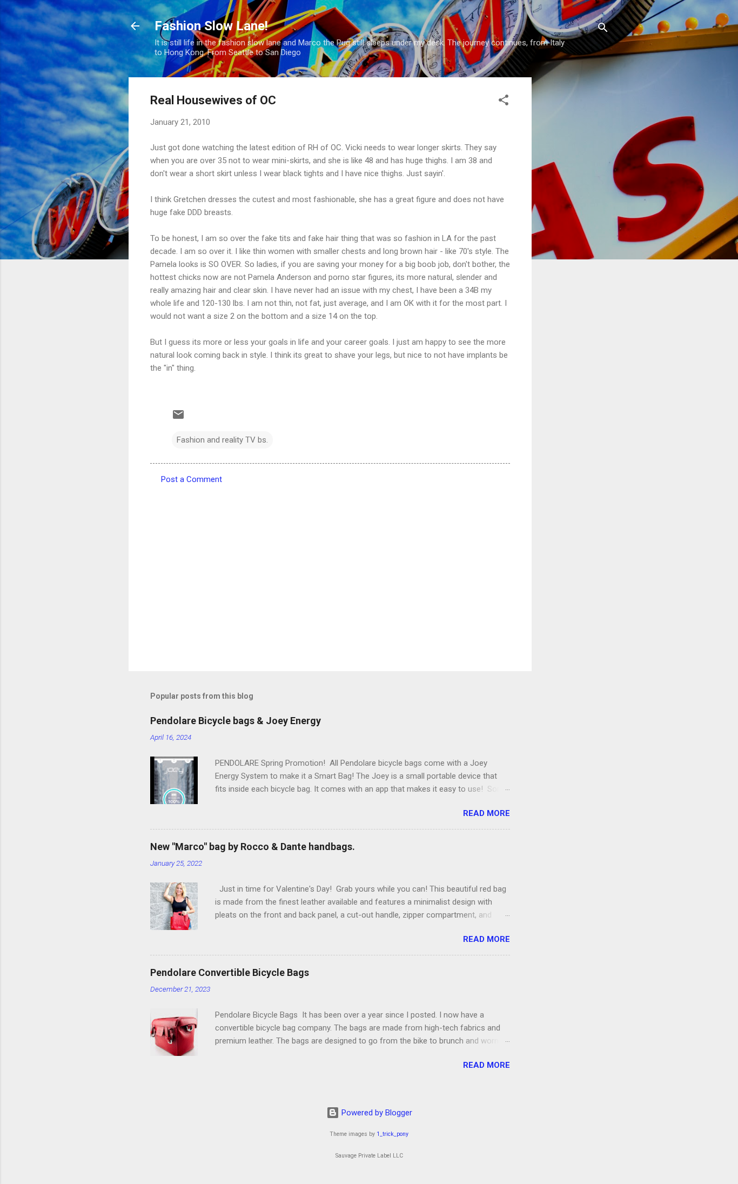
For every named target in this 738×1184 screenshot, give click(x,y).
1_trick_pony (392, 1134)
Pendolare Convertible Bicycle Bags (229, 972)
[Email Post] (178, 418)
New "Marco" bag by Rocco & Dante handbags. (252, 846)
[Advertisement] (574, 239)
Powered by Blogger (375, 1113)
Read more (486, 813)
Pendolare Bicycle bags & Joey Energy (235, 720)
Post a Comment (191, 479)
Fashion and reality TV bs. (222, 440)
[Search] (602, 29)
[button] (503, 101)
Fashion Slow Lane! (211, 26)
